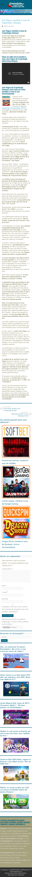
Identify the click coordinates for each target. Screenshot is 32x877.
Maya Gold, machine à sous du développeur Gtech (20, 414)
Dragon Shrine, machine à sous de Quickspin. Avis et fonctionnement (15, 544)
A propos (4, 869)
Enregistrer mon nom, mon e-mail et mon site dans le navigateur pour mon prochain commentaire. (15, 609)
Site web (5, 598)
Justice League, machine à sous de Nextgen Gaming (15, 502)
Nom (4, 585)
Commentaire (7, 569)
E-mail (5, 592)
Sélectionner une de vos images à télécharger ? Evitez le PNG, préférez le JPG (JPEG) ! (15, 621)
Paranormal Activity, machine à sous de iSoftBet (15, 462)
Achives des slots (9, 26)
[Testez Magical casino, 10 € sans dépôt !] (16, 11)
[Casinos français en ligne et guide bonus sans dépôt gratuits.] (16, 4)
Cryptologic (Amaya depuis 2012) (14, 108)
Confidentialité (14, 869)
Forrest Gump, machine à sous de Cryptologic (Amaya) (12, 408)
